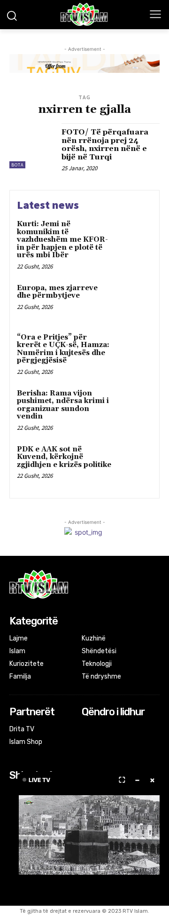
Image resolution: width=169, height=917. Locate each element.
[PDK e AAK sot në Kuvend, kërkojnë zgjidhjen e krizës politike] (134, 461)
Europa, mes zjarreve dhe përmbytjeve (57, 292)
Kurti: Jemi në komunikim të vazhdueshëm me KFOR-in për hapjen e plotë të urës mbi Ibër (62, 240)
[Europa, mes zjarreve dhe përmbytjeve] (134, 300)
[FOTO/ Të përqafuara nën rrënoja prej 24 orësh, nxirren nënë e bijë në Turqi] (31, 145)
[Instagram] (100, 730)
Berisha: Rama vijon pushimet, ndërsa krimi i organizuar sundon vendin (63, 405)
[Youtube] (125, 730)
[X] (113, 730)
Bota (17, 165)
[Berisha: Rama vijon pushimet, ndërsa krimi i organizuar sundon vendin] (134, 405)
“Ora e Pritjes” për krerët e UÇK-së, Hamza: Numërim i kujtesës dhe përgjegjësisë (63, 349)
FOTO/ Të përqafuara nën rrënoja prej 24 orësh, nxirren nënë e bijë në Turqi (104, 144)
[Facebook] (88, 730)
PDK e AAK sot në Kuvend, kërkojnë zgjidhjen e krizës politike (64, 457)
